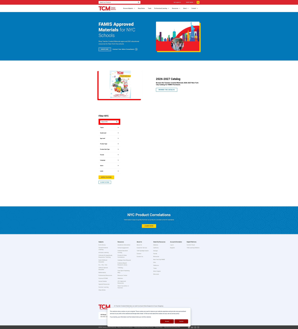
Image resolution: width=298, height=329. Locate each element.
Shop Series (141, 8)
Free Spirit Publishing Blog (124, 271)
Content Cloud (191, 245)
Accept (167, 321)
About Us (139, 242)
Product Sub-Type (104, 149)
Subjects (101, 242)
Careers (139, 253)
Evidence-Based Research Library (122, 264)
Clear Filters (104, 182)
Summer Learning (103, 287)
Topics (102, 127)
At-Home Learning (104, 252)
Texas (155, 268)
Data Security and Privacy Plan (172, 327)
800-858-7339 (104, 316)
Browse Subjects (128, 8)
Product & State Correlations (122, 256)
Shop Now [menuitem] (189, 2)
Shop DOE (104, 49)
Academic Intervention (124, 245)
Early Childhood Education (103, 261)
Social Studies (103, 281)
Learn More (149, 226)
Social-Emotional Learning (103, 248)
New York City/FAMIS (159, 259)
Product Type (103, 143)
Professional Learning (160, 8)
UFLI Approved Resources (122, 282)
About (185, 8)
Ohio (154, 262)
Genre (101, 165)
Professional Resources (105, 275)
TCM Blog (120, 267)
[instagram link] (195, 327)
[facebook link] (189, 327)
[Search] (138, 2)
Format (102, 154)
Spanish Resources (104, 284)
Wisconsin (156, 274)
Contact (194, 8)
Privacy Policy (158, 327)
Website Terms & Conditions (124, 327)
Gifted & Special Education (103, 268)
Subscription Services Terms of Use (143, 327)
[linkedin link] (192, 327)
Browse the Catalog (167, 89)
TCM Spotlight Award (143, 250)
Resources (175, 8)
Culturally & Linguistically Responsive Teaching (105, 256)
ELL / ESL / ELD (103, 265)
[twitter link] (198, 327)
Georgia (155, 250)
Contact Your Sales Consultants (123, 49)
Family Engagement (123, 247)
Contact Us (140, 256)
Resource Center (122, 275)
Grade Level (103, 133)
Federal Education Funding (123, 251)
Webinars (120, 278)
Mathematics (102, 272)
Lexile (101, 171)
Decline (181, 321)
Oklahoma (156, 265)
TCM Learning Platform (193, 247)
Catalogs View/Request (124, 260)
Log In (172, 245)
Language (102, 160)
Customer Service (142, 247)
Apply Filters (106, 177)
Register (172, 247)
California (155, 247)
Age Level (102, 138)
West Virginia (157, 271)
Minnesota (156, 256)
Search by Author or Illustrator (123, 286)
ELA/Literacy (102, 245)
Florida (155, 253)
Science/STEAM (103, 278)
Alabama (155, 245)
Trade (149, 8)
